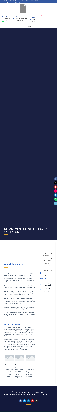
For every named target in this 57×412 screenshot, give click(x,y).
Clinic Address (19, 16)
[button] (28, 26)
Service (7, 365)
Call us (6, 16)
